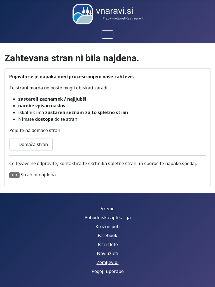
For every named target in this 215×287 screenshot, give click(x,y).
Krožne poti (107, 226)
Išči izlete (107, 244)
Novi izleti (107, 253)
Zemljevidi (108, 262)
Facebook (107, 235)
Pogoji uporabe (108, 271)
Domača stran (32, 144)
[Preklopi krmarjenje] (107, 34)
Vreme (107, 208)
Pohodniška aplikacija (108, 217)
